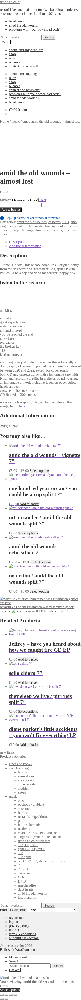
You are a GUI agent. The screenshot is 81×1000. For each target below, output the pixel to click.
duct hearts (25, 889)
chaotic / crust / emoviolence (38, 833)
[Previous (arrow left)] (2, 999)
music (15, 121)
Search (49, 37)
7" (19, 865)
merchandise (27, 885)
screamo (24, 808)
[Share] (11, 995)
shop (12, 54)
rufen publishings (21, 230)
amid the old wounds (24, 25)
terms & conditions (22, 934)
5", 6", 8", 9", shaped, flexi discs (41, 861)
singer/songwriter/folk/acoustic (21, 226)
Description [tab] (17, 242)
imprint (14, 930)
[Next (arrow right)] (6, 999)
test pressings (27, 897)
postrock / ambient (31, 804)
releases (14, 62)
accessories (26, 780)
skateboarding (19, 768)
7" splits (23, 869)
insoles (32, 784)
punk (21, 821)
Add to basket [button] (29, 504)
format (5, 200)
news (12, 58)
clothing (23, 788)
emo (25, 121)
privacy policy (19, 926)
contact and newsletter (24, 66)
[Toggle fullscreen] (6, 995)
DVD (22, 881)
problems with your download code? (35, 29)
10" (20, 853)
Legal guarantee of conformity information (31, 218)
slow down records (48, 230)
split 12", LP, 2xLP (31, 849)
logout (13, 922)
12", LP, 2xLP (28, 845)
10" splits (24, 857)
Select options (40, 471)
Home (4, 121)
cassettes (54, 222)
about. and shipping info (26, 50)
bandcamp (16, 21)
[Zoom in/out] (2, 995)
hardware (24, 772)
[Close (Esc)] (15, 995)
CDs (65, 222)
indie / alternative (30, 825)
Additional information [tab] (25, 246)
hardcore (24, 812)
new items (7, 752)
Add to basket (11, 209)
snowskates (26, 776)
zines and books (20, 764)
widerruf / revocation (24, 938)
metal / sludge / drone (33, 817)
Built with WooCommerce (18, 949)
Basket (15, 970)
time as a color (10, 2)
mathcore (24, 829)
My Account (18, 957)
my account (17, 918)
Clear (42, 200)
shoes (22, 792)
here (22, 406)
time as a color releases (61, 226)
